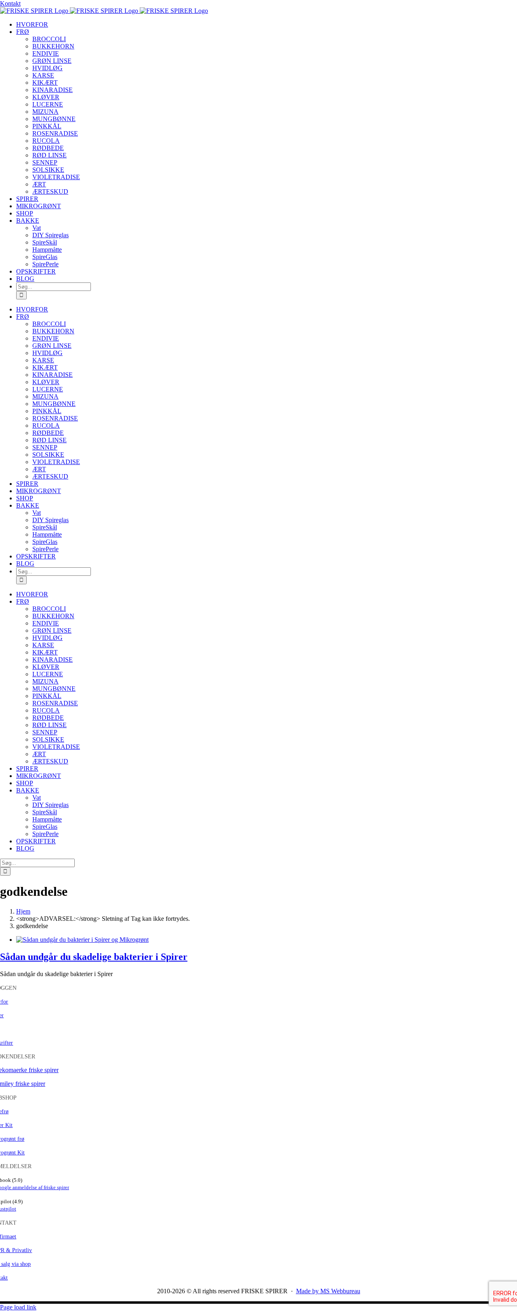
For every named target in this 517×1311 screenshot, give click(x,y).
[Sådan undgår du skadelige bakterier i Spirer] (82, 939)
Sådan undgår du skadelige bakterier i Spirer (93, 956)
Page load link (18, 1307)
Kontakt (10, 3)
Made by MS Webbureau (328, 1291)
